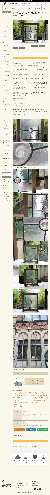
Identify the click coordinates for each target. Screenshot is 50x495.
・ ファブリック (5, 153)
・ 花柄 (4, 56)
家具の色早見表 (5, 194)
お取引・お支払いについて (6, 182)
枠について (16, 100)
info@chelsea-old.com (28, 446)
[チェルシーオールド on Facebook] (34, 489)
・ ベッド (4, 34)
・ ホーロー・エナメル (6, 137)
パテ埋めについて (18, 105)
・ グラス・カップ (5, 123)
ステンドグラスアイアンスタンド (21, 114)
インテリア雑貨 (6, 75)
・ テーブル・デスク (6, 18)
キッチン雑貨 (5, 131)
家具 (4, 14)
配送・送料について (6, 185)
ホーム (14, 17)
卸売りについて (5, 198)
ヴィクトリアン (42, 46)
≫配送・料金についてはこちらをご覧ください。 (31, 421)
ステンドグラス (6, 54)
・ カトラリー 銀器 (6, 132)
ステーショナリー (6, 140)
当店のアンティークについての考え (6, 192)
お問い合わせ (30, 88)
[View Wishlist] (41, 3)
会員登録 (4, 179)
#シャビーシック (6, 158)
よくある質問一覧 (6, 196)
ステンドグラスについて (19, 98)
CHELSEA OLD (23, 492)
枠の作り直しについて (19, 102)
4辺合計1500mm (35, 46)
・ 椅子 (4, 16)
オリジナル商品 (6, 145)
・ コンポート (5, 120)
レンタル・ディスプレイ (6, 201)
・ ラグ (4, 95)
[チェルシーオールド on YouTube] (39, 489)
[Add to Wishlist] (46, 47)
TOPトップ (6, 8)
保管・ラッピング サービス (6, 188)
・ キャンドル (5, 148)
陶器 (4, 101)
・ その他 (4, 36)
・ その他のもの (5, 98)
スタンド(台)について (18, 103)
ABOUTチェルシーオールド (14, 8)
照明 (4, 42)
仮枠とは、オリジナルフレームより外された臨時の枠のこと (26, 65)
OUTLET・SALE (6, 169)
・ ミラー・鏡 (5, 80)
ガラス (4, 118)
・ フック (4, 88)
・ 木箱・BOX (5, 85)
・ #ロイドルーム (5, 39)
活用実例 (16, 107)
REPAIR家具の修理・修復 (37, 8)
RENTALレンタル (29, 8)
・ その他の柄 (5, 59)
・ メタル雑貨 (5, 93)
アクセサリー (5, 142)
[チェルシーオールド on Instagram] (37, 489)
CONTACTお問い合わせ (46, 8)
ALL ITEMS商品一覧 (22, 8)
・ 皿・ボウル (5, 125)
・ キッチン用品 (5, 134)
